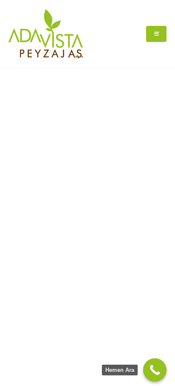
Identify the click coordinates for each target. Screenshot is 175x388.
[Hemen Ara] (155, 370)
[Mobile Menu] (156, 34)
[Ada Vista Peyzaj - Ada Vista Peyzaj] (45, 34)
